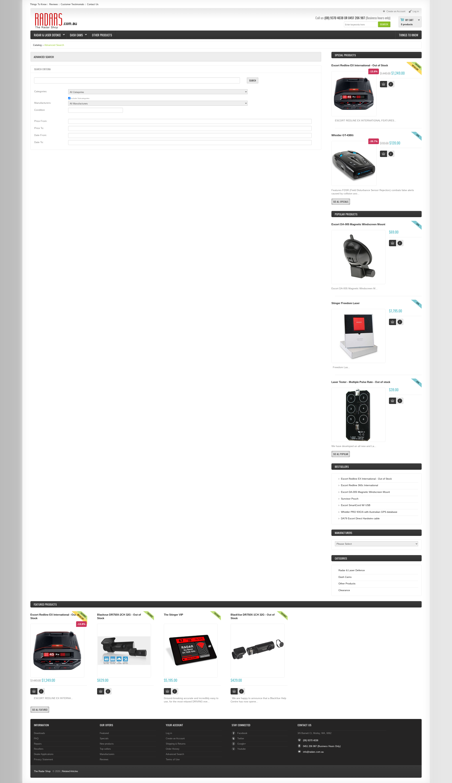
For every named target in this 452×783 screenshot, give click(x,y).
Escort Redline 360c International (359, 485)
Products (45, 604)
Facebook (242, 733)
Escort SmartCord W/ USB (355, 505)
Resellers (38, 749)
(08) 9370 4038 (334, 18)
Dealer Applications (43, 754)
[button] (384, 24)
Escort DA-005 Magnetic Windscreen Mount (358, 224)
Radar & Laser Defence (46, 35)
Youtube (241, 749)
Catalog (37, 45)
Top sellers (105, 749)
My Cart (409, 19)
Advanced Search (54, 45)
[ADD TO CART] (392, 243)
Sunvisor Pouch (349, 498)
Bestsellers (342, 466)
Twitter (240, 738)
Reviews (53, 4)
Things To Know (38, 4)
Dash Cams (75, 35)
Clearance (344, 590)
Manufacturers (107, 754)
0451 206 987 (356, 18)
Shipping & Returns (176, 743)
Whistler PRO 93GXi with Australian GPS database (369, 511)
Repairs (38, 743)
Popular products (346, 214)
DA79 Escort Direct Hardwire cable (360, 518)
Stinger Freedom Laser (345, 303)
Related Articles (70, 771)
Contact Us (93, 4)
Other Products (102, 35)
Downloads (39, 733)
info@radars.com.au (313, 752)
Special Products (345, 55)
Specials (104, 738)
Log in (169, 733)
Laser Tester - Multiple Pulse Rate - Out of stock (360, 382)
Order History (172, 749)
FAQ (36, 738)
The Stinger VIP (173, 614)
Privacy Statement (43, 759)
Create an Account (175, 738)
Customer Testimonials (72, 4)
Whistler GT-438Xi (342, 135)
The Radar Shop (42, 771)
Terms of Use (173, 759)
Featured (104, 733)
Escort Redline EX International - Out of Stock (359, 65)
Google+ (241, 743)
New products (107, 743)
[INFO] (399, 243)
